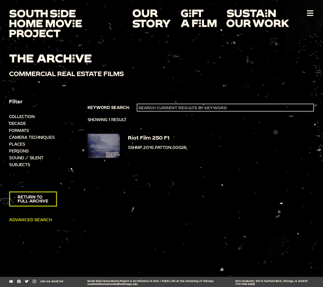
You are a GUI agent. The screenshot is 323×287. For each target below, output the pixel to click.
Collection (22, 116)
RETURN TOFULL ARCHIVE (33, 198)
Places (17, 144)
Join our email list (51, 281)
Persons (19, 150)
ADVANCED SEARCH (30, 219)
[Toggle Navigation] (309, 13)
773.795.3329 (245, 283)
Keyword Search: (109, 107)
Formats (19, 130)
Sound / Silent (26, 157)
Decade (17, 123)
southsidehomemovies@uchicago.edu (112, 283)
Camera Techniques (32, 137)
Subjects (19, 164)
